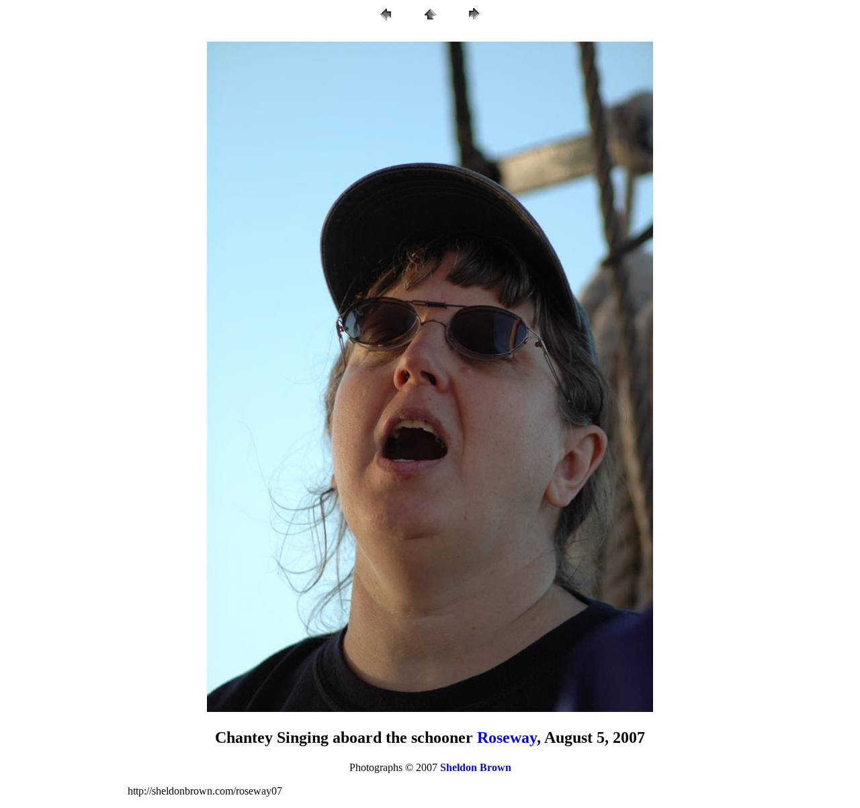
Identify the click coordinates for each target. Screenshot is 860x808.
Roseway (507, 737)
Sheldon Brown (475, 767)
